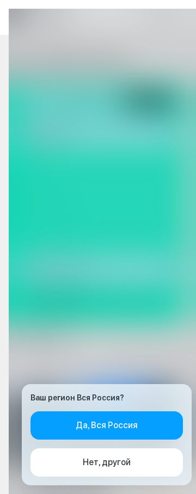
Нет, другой (107, 462)
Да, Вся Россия (107, 425)
